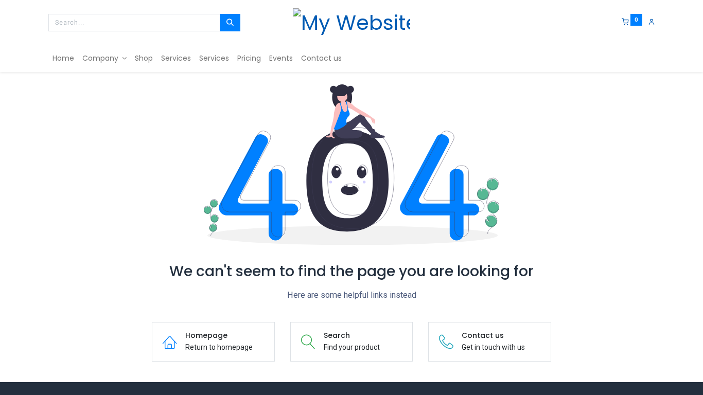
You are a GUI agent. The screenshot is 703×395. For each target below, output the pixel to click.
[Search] (230, 22)
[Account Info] (651, 21)
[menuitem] (63, 58)
